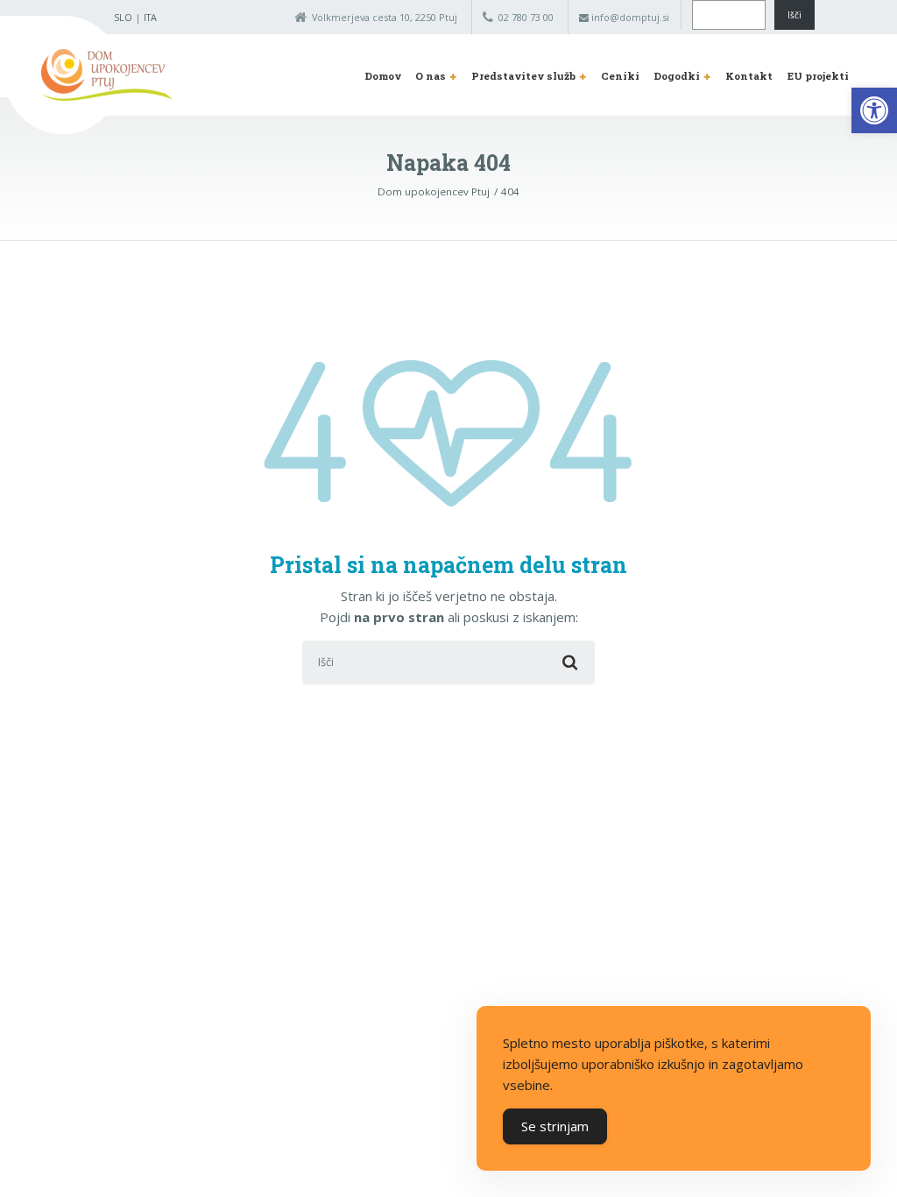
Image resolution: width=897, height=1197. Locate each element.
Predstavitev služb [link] (523, 75)
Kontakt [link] (749, 75)
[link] (874, 110)
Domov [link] (382, 75)
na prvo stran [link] (399, 617)
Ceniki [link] (620, 75)
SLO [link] (123, 17)
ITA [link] (150, 17)
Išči (795, 15)
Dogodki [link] (676, 75)
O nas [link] (430, 75)
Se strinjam (555, 1126)
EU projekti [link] (818, 75)
